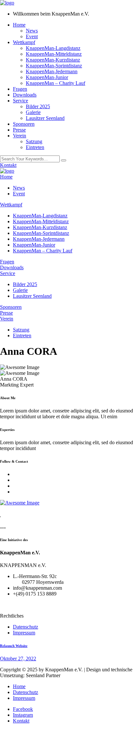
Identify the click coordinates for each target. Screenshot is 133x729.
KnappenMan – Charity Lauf (55, 83)
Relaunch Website (13, 646)
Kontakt (8, 165)
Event (32, 36)
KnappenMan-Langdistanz (53, 48)
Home (19, 25)
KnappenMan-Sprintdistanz (54, 65)
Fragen (20, 89)
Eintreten (35, 147)
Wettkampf (24, 42)
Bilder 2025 (38, 106)
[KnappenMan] (7, 3)
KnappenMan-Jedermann (51, 71)
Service (20, 100)
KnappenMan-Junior (47, 77)
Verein (19, 135)
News (32, 30)
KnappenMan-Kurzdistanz (53, 60)
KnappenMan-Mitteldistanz (54, 54)
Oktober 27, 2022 (18, 658)
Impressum (24, 632)
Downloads (24, 95)
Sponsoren (24, 124)
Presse (19, 130)
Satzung (34, 141)
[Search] (63, 160)
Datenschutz (25, 627)
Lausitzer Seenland (45, 118)
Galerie (33, 112)
